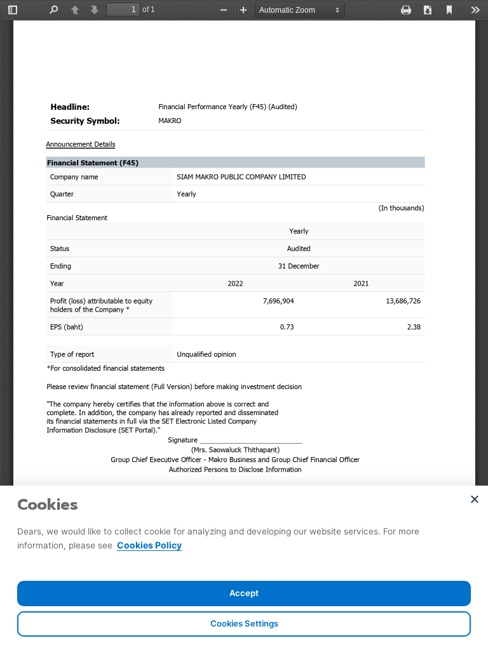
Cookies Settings (244, 623)
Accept (244, 593)
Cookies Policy (149, 545)
